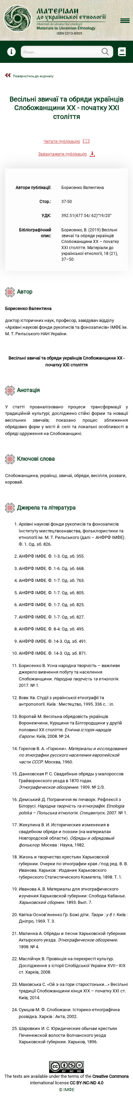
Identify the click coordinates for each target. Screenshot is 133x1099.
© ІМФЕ (66, 1089)
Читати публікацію (62, 141)
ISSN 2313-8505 (69, 33)
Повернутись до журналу (33, 76)
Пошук (109, 51)
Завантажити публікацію (62, 154)
